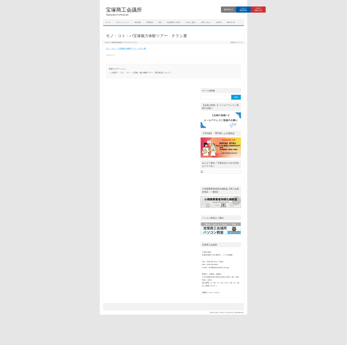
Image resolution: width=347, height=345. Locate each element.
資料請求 (243, 9)
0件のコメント (237, 42)
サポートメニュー (122, 22)
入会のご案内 (190, 22)
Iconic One (214, 312)
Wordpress (239, 312)
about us (231, 22)
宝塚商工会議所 (124, 9)
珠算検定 (150, 22)
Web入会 (258, 9)
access (218, 22)
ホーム (108, 22)
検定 (160, 22)
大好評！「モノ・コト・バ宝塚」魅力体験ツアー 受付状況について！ (140, 72)
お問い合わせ (206, 22)
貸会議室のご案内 (173, 22)
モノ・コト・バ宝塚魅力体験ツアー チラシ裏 (126, 48)
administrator (116, 42)
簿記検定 (138, 22)
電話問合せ (228, 9)
